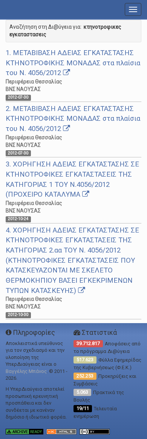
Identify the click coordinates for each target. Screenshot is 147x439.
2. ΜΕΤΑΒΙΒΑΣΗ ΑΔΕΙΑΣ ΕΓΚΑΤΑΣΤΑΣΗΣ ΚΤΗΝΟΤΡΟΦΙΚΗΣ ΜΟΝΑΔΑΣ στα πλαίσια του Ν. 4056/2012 (73, 119)
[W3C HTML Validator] (63, 431)
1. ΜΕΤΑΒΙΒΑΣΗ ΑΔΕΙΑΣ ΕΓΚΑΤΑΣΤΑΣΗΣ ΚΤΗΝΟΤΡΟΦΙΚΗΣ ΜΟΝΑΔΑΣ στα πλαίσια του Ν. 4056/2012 (73, 63)
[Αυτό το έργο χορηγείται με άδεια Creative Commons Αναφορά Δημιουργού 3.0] (96, 431)
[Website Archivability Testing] (26, 431)
